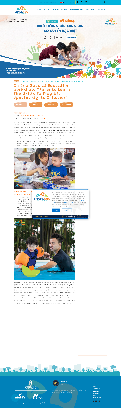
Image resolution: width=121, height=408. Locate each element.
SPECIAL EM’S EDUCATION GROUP (48, 2)
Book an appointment (76, 9)
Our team (64, 9)
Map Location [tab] (66, 104)
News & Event (90, 9)
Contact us (71, 2)
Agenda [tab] (35, 104)
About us (46, 9)
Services (55, 9)
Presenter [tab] (51, 104)
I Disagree (66, 210)
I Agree (56, 210)
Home (39, 9)
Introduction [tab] (20, 104)
